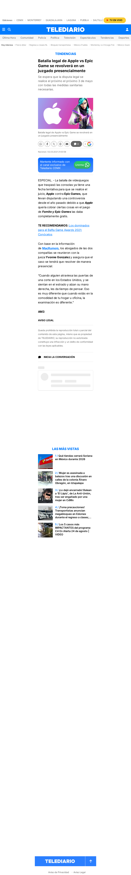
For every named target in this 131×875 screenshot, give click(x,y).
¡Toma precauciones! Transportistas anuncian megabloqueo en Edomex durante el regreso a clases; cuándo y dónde (72, 514)
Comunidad (26, 37)
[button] (88, 144)
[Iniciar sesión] (127, 29)
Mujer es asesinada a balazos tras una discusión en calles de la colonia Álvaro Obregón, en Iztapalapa (73, 478)
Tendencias (107, 37)
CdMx (19, 20)
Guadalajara (54, 20)
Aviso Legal (79, 872)
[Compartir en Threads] (60, 144)
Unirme (79, 164)
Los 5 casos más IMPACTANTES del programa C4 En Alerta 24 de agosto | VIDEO (72, 529)
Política (55, 37)
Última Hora (9, 37)
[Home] (65, 29)
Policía (42, 37)
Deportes (124, 37)
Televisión (70, 37)
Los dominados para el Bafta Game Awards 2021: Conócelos (63, 230)
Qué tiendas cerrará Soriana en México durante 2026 (73, 457)
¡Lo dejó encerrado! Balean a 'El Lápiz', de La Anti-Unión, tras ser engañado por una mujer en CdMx (73, 495)
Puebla (84, 20)
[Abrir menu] (3, 29)
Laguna (71, 20)
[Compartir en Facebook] (47, 144)
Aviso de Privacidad (58, 872)
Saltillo (98, 20)
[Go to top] (90, 861)
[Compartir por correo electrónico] (67, 144)
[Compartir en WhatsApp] (41, 144)
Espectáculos (88, 37)
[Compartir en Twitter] (54, 144)
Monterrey (34, 20)
